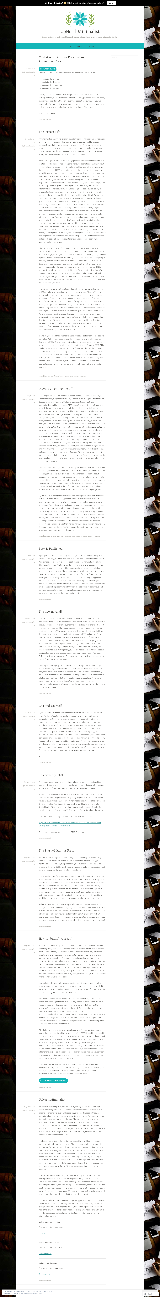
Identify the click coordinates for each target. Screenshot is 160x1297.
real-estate (68, 536)
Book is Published (50, 549)
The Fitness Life (49, 132)
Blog (91, 46)
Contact (81, 46)
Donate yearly (44, 1274)
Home (70, 46)
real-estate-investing (79, 536)
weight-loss (69, 376)
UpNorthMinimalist (80, 31)
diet (45, 376)
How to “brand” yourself (55, 939)
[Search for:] (124, 58)
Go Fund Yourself (50, 706)
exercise (50, 376)
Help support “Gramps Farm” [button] (53, 1080)
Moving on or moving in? (56, 389)
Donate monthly (45, 1253)
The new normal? (50, 612)
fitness (56, 376)
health (62, 376)
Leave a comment (45, 119)
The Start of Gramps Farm (56, 851)
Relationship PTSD (51, 775)
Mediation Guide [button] (47, 69)
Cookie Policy (38, 1293)
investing (60, 536)
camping (47, 536)
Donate (42, 1233)
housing (53, 536)
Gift (111, 3)
